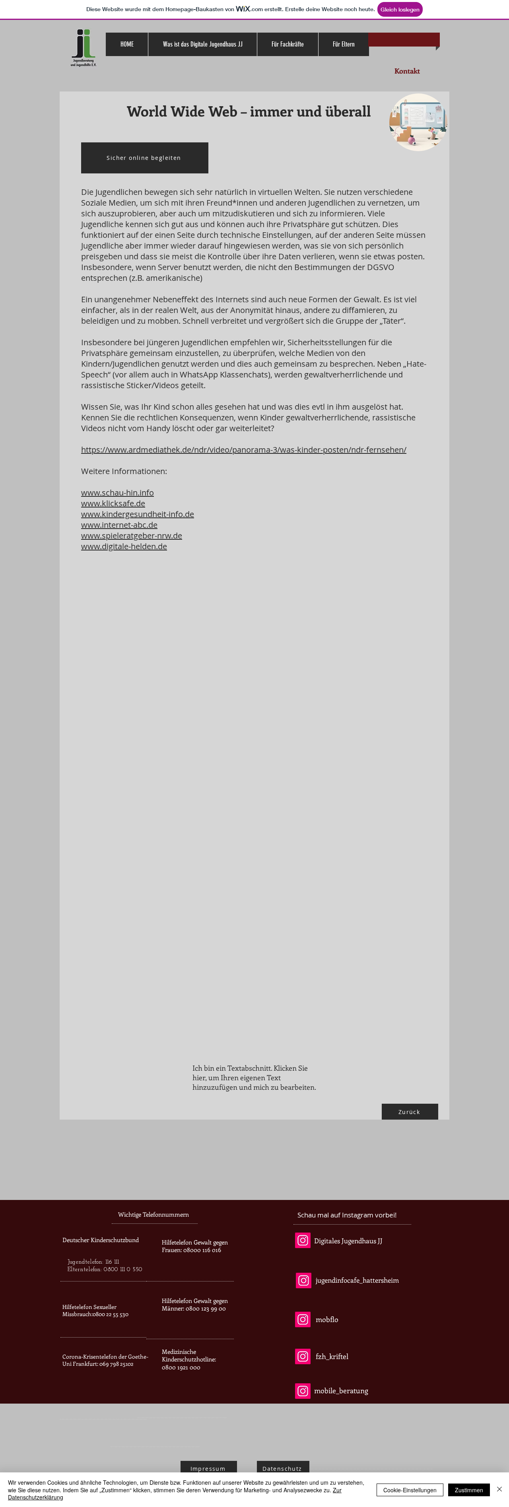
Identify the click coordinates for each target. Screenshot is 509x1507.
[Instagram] (303, 1240)
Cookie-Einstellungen (410, 1490)
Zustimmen (469, 1490)
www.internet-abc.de (119, 524)
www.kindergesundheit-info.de (137, 514)
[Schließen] (499, 1490)
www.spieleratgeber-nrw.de (131, 535)
